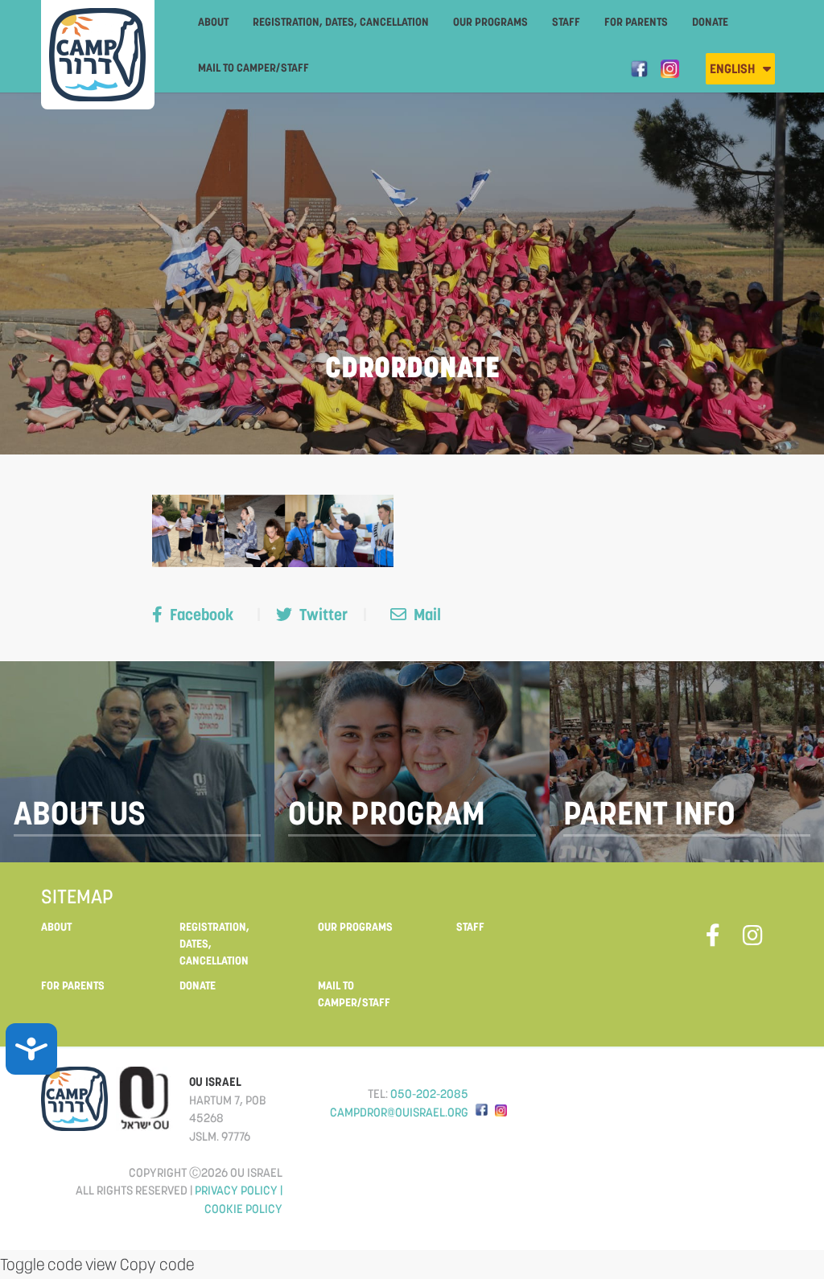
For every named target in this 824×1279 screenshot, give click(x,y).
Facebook (202, 614)
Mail (425, 614)
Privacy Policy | (238, 1190)
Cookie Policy (243, 1208)
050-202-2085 (429, 1093)
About (213, 21)
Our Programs (490, 21)
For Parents (636, 21)
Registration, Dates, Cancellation (341, 21)
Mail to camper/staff (253, 67)
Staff (566, 21)
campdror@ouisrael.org (399, 1112)
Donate (710, 21)
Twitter (323, 614)
